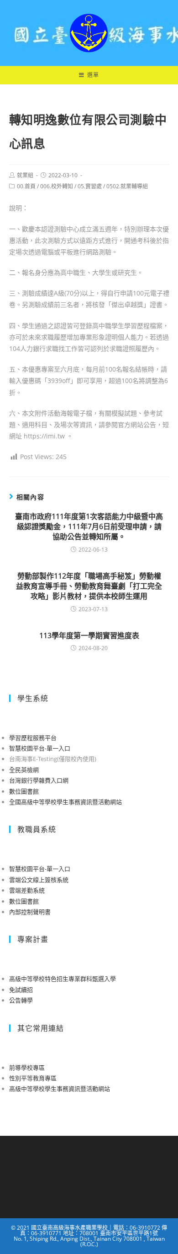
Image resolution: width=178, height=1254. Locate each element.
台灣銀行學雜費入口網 (38, 780)
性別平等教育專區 (33, 1078)
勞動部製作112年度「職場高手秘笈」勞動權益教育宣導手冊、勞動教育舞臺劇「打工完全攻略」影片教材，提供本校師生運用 (89, 586)
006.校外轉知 (56, 186)
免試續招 (21, 990)
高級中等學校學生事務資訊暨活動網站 (59, 1088)
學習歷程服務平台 (33, 738)
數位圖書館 (24, 791)
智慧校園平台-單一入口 (39, 748)
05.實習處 (90, 186)
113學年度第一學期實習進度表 (89, 635)
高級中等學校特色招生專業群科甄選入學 (62, 979)
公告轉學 (21, 1000)
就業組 (25, 175)
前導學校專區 (27, 1067)
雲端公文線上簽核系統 (38, 880)
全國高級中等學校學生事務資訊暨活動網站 (65, 802)
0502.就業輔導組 (127, 186)
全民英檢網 (24, 770)
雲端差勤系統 (27, 890)
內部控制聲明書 (30, 912)
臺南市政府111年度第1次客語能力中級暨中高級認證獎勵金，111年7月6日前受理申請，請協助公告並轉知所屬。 (89, 526)
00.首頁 (26, 186)
